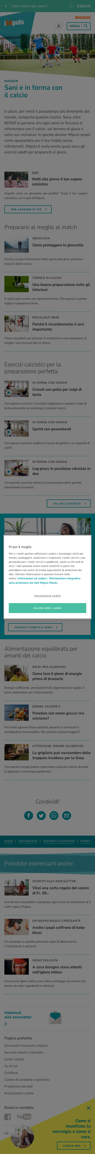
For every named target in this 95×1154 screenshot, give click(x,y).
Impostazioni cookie (47, 596)
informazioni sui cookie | (33, 579)
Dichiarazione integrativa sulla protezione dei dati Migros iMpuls (44, 581)
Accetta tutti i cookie (47, 608)
